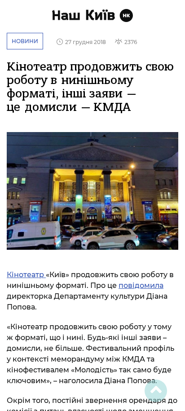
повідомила (141, 285)
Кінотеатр (26, 274)
